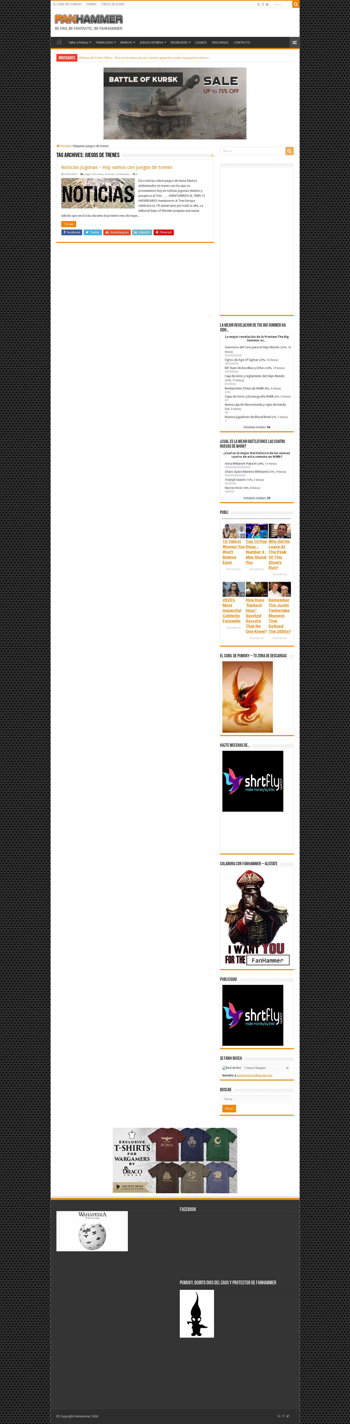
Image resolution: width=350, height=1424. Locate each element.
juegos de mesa (93, 174)
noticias (110, 174)
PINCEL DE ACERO (113, 4)
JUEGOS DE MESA (151, 42)
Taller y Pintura (78, 42)
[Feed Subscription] (212, 155)
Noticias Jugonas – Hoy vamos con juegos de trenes (116, 167)
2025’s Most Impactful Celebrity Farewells (232, 610)
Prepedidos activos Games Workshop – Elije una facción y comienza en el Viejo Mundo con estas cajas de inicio (151, 57)
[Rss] (258, 4)
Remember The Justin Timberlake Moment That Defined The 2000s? (280, 616)
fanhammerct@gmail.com (254, 1075)
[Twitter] (267, 4)
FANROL (92, 4)
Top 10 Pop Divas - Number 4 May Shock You (256, 552)
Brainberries (234, 569)
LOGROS (201, 42)
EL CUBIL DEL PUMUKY (67, 4)
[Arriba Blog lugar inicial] (175, 103)
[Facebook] (262, 4)
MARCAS (126, 42)
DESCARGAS (220, 42)
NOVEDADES (179, 42)
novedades (123, 174)
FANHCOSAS (104, 42)
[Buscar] (296, 4)
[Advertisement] (256, 241)
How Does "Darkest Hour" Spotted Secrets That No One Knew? (256, 616)
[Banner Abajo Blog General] (175, 1160)
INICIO (59, 42)
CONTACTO (242, 42)
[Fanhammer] (88, 21)
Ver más (68, 224)
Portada (65, 146)
